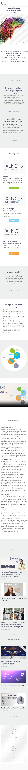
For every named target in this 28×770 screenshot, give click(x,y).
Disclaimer (14, 740)
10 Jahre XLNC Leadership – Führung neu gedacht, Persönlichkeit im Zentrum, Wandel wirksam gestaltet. (13, 625)
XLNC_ (14, 746)
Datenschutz (14, 742)
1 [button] (11, 43)
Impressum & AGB (14, 737)
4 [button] (16, 43)
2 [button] (13, 43)
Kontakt (14, 733)
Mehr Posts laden (14, 635)
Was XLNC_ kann (14, 188)
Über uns (14, 731)
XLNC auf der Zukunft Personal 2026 (13, 686)
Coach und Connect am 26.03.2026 (12, 708)
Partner (14, 755)
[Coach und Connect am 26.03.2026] (14, 699)
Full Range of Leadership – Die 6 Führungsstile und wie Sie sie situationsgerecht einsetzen (11, 574)
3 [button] (15, 43)
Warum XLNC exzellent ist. (14, 111)
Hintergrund (14, 140)
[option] (14, 26)
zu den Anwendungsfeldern (14, 291)
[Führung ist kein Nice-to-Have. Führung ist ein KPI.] (14, 589)
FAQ (14, 735)
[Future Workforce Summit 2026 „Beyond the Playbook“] (14, 652)
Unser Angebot (14, 752)
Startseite (14, 729)
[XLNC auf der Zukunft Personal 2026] (14, 676)
